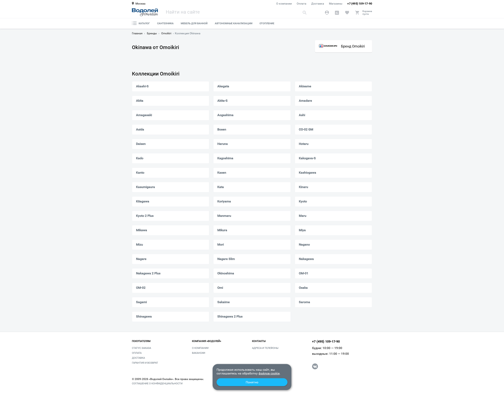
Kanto (140, 172)
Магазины (335, 3)
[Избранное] (347, 12)
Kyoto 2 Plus (145, 216)
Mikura (222, 230)
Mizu (139, 244)
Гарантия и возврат (145, 362)
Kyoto (303, 201)
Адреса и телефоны (265, 347)
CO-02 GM (306, 129)
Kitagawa (142, 201)
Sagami (141, 302)
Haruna (222, 144)
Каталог (144, 23)
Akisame (305, 86)
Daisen (141, 144)
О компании (284, 3)
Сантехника (165, 23)
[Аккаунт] (327, 12)
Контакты (259, 341)
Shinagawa (144, 316)
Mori (220, 244)
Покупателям (141, 341)
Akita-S (222, 100)
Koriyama (224, 201)
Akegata (223, 86)
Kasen (221, 172)
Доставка (317, 3)
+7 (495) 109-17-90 (359, 3)
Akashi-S (142, 86)
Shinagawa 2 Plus (230, 316)
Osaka (303, 288)
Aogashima (225, 115)
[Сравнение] (337, 12)
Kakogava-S (307, 158)
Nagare (141, 259)
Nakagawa (306, 259)
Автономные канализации (233, 23)
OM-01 (303, 273)
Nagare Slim (226, 259)
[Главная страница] (145, 12)
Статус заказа (141, 347)
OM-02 (140, 288)
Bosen (221, 129)
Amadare (305, 100)
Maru (302, 216)
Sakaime (223, 302)
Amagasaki (144, 115)
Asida (140, 129)
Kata (220, 187)
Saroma (304, 302)
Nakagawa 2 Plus (148, 273)
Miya (302, 230)
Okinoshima (225, 273)
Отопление (266, 23)
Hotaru (304, 144)
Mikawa (141, 230)
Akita (139, 100)
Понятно (252, 382)
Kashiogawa (307, 172)
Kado (139, 158)
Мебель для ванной (194, 23)
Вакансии (198, 352)
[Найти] (304, 12)
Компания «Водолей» (206, 341)
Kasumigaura (145, 187)
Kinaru (303, 187)
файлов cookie (269, 373)
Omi (220, 288)
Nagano (304, 244)
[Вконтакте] (315, 366)
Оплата (301, 3)
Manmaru (224, 216)
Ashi (302, 115)
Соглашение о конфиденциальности (157, 383)
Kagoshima (225, 158)
